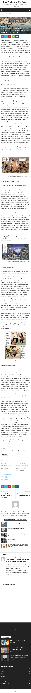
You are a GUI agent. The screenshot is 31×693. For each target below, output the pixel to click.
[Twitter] (6, 36)
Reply (7, 577)
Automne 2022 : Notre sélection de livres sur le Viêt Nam (21, 465)
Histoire (5, 13)
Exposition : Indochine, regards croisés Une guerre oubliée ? (6, 474)
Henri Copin (5, 32)
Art (1, 678)
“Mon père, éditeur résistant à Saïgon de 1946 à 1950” (18, 648)
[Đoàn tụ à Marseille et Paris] (5, 642)
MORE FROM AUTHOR (21, 519)
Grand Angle (3, 681)
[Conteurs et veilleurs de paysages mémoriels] (4, 524)
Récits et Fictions (5, 683)
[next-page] (16, 550)
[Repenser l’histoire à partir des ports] (4, 530)
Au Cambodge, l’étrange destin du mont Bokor (6, 495)
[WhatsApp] (13, 36)
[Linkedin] (17, 36)
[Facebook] (2, 36)
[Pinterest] (9, 36)
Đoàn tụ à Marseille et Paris (17, 640)
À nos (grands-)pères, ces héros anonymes (23, 494)
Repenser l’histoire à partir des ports (16, 528)
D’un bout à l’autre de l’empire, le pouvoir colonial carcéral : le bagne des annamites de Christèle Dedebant (18, 545)
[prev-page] (14, 550)
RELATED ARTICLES (9, 519)
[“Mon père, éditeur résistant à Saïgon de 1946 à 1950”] (5, 650)
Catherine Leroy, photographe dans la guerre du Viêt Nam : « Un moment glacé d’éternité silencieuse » (18, 534)
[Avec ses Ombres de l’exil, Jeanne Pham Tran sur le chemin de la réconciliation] (5, 658)
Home (2, 13)
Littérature (3, 676)
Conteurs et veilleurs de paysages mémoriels (18, 523)
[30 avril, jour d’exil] (4, 540)
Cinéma (2, 671)
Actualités (3, 669)
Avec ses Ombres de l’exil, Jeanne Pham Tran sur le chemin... (19, 656)
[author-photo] (15, 504)
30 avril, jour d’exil (11, 539)
